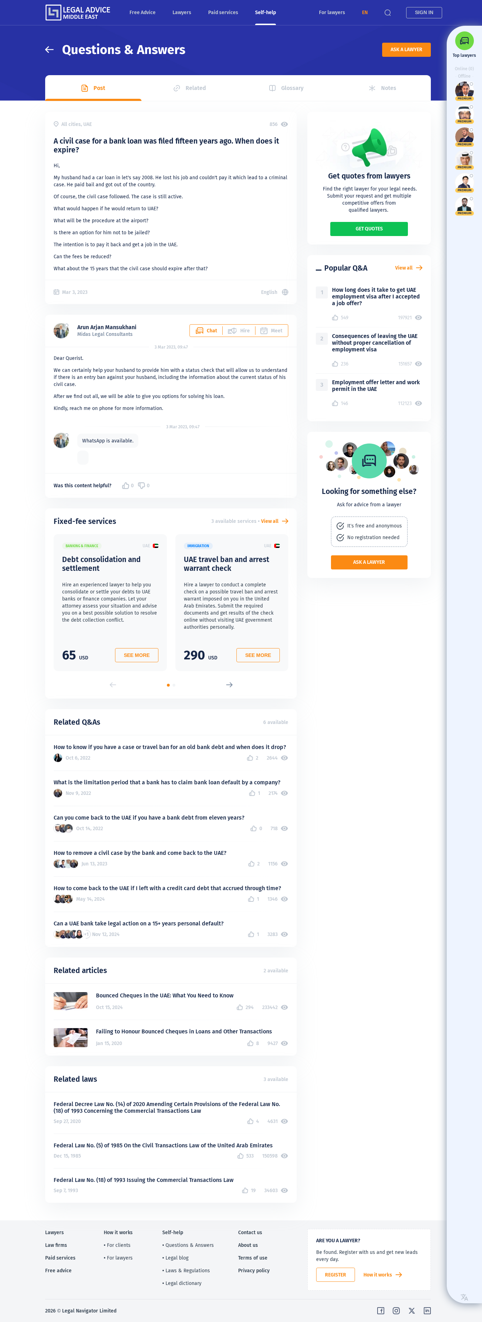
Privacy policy (254, 1270)
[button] (365, 13)
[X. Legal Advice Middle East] (411, 1310)
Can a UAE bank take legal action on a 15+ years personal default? (139, 923)
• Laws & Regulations (186, 1270)
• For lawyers (118, 1257)
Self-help (265, 12)
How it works (377, 1274)
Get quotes (369, 228)
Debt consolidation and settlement (101, 563)
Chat (212, 330)
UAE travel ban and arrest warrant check (226, 563)
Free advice (58, 1270)
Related (196, 88)
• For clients (117, 1245)
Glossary (292, 88)
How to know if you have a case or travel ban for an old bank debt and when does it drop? (170, 747)
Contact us (250, 1232)
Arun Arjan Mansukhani (107, 327)
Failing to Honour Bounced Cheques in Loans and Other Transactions (184, 1031)
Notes (388, 88)
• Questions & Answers (188, 1245)
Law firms (56, 1245)
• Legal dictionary (181, 1283)
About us (248, 1245)
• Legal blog (175, 1257)
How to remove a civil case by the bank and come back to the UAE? (140, 853)
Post (99, 88)
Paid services (223, 12)
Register (335, 1274)
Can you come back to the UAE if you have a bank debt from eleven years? (149, 817)
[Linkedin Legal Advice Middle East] (427, 1310)
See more (137, 655)
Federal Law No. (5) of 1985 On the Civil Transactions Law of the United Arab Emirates (163, 1145)
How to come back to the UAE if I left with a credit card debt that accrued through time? (167, 888)
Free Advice (142, 12)
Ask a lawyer (406, 49)
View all (269, 521)
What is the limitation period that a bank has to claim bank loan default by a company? (167, 782)
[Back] (53, 49)
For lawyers (332, 12)
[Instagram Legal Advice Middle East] (396, 1310)
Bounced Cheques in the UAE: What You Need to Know (165, 995)
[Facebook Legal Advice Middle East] (380, 1310)
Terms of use (252, 1257)
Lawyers (182, 12)
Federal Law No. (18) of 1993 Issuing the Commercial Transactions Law (144, 1180)
